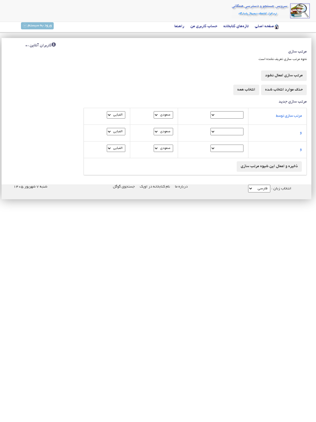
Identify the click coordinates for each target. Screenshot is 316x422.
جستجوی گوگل (124, 187)
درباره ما (181, 187)
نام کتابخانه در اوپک (155, 187)
